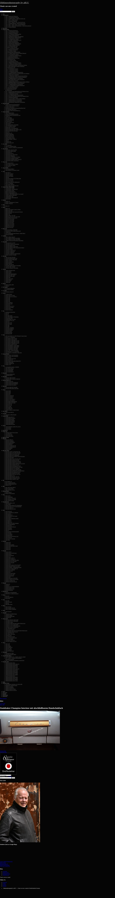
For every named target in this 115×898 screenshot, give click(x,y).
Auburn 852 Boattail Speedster (11, 114)
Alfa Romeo (5, 148)
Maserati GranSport (9, 441)
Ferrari (4, 293)
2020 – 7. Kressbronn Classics (11, 70)
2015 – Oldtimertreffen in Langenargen (13, 101)
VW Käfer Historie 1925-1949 (11, 619)
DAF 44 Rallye (8, 117)
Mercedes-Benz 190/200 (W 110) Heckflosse (14, 470)
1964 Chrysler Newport (10, 257)
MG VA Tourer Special (10, 482)
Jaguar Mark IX (8, 407)
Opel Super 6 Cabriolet (10, 538)
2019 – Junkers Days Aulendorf (12, 74)
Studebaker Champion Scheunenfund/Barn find (15, 108)
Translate (10, 776)
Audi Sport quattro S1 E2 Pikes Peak (13, 178)
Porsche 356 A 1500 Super (11, 553)
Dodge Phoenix (8, 263)
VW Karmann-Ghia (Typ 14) (11, 631)
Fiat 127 (7, 314)
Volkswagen (5, 618)
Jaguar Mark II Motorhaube (11, 401)
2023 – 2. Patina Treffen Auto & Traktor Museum (15, 53)
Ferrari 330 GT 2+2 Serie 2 (11, 296)
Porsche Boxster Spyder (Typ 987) (12, 566)
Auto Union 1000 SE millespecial (12, 182)
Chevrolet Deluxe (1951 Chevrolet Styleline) (14, 247)
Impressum (5, 696)
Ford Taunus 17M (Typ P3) (11, 339)
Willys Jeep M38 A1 (9, 412)
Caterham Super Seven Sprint (11, 432)
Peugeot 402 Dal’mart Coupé (11, 545)
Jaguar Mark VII (8, 408)
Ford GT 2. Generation (10, 337)
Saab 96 (7, 603)
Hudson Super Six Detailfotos (11, 383)
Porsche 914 (8, 563)
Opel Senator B (8, 537)
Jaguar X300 (8, 392)
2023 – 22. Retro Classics (10, 60)
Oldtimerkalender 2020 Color (11, 666)
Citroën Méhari (8, 279)
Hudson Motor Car (7, 380)
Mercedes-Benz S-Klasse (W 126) (12, 477)
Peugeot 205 (8, 547)
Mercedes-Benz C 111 (10, 475)
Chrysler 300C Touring (10, 266)
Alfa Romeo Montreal (10, 155)
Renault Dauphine (9, 590)
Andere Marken (6, 111)
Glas (4, 365)
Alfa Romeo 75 (8, 152)
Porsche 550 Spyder (9, 555)
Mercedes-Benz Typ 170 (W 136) (12, 454)
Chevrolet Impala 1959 (10, 245)
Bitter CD (7, 206)
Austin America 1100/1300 (11, 195)
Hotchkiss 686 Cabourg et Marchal (12, 378)
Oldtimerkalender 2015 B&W (11, 679)
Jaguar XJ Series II (9, 396)
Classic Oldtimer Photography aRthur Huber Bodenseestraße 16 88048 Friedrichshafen (6, 863)
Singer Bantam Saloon (10, 138)
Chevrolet (5, 241)
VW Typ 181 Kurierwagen (11, 637)
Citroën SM (7, 277)
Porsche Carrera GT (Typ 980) (11, 579)
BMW (4, 207)
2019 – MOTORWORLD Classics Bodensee (14, 79)
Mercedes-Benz (6, 450)
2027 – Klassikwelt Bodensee (11, 30)
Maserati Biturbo (8, 448)
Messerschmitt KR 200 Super (11, 130)
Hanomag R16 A (9, 375)
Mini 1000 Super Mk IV (10, 487)
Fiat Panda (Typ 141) (9, 320)
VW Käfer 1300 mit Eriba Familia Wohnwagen (15, 623)
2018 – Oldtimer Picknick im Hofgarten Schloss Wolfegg (17, 81)
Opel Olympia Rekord (10, 524)
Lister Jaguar (8, 123)
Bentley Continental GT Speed (11, 202)
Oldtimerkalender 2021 (10, 662)
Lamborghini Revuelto (10, 424)
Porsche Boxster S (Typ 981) (11, 578)
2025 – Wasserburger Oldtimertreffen (13, 43)
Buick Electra (8, 357)
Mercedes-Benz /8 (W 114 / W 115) (12, 474)
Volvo (4, 642)
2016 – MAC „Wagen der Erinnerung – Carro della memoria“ (18, 25)
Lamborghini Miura (9, 423)
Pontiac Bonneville (9, 362)
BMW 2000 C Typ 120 (10, 215)
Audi (4, 171)
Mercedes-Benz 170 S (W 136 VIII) (12, 452)
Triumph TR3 (8, 617)
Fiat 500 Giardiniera (9, 328)
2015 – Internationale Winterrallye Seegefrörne (15, 102)
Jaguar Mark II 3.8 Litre (10, 402)
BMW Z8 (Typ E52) (9, 226)
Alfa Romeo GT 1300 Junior (11, 154)
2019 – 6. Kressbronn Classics (11, 71)
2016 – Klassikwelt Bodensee (11, 97)
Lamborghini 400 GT (9, 417)
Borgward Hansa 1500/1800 (11, 229)
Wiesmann (5, 652)
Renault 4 (7, 585)
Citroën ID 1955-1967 (10, 276)
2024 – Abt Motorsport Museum (12, 17)
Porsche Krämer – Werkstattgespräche (13, 567)
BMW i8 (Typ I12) (9, 227)
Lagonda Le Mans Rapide (10, 414)
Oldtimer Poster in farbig (10, 689)
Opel (4, 510)
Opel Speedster (8, 528)
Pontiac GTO (8, 364)
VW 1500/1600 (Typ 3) (10, 628)
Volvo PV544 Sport (9, 650)
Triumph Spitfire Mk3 (10, 616)
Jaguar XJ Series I (9, 398)
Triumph (4, 612)
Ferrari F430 (8, 308)
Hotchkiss (5, 376)
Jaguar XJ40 (8, 393)
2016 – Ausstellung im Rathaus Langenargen (14, 660)
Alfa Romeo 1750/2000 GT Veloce (12, 157)
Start (4, 13)
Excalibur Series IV (9, 291)
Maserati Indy (8, 449)
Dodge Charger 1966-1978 (11, 259)
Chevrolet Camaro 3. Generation (12, 244)
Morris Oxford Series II (10, 191)
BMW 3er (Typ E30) (9, 219)
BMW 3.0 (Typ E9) (9, 222)
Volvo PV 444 (8, 648)
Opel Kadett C (8, 519)
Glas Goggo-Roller (9, 369)
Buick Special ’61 (9, 359)
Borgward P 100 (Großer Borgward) (13, 231)
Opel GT (7, 530)
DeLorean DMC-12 (9, 118)
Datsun (4, 283)
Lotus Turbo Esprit (9, 436)
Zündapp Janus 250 (9, 142)
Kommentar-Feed (6, 873)
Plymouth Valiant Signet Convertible (13, 265)
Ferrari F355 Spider (9, 307)
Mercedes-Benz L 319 (10, 503)
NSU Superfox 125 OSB (10, 499)
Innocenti (5, 386)
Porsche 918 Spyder (9, 575)
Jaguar (4, 389)
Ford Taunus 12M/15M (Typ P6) (12, 341)
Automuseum (5, 15)
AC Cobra (5, 143)
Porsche (4, 550)
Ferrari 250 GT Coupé (10, 295)
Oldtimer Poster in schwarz (11, 690)
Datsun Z (7, 285)
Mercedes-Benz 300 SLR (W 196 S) (13, 461)
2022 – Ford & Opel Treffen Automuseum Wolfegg (16, 65)
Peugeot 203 (8, 548)
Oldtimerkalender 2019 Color (11, 667)
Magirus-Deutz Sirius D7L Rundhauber (13, 505)
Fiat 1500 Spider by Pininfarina (12, 316)
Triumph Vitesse (8, 615)
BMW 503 (7, 208)
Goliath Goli (8, 232)
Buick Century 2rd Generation (11, 356)
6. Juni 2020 (2, 703)
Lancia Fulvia (8, 429)
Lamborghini (5, 415)
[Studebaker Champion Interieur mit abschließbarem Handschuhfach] (30, 749)
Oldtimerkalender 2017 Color (11, 673)
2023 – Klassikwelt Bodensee (11, 56)
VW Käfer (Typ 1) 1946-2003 (11, 621)
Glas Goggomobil (9, 370)
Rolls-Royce (5, 591)
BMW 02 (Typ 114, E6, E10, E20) (12, 216)
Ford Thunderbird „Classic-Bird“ (12, 345)
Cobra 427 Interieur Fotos (10, 146)
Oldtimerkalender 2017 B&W (11, 674)
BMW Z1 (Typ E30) (9, 220)
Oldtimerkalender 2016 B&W (11, 677)
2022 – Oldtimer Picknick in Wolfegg (13, 62)
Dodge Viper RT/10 (9, 264)
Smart (4, 610)
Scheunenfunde (6, 103)
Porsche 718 (8, 556)
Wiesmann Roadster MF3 (10, 654)
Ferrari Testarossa (9, 309)
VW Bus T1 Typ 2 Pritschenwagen (12, 625)
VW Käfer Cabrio (9, 622)
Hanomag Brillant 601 (10, 374)
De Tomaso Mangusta (10, 288)
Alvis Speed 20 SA (9, 163)
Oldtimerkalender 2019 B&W (11, 670)
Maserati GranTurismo (10, 442)
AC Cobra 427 (8, 145)
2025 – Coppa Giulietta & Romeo (12, 44)
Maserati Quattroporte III (10, 445)
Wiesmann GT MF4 (9, 653)
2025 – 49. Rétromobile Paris (11, 46)
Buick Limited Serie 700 (10, 358)
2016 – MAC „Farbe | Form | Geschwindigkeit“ (15, 24)
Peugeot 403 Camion (9, 544)
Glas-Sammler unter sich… (11, 109)
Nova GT (7, 132)
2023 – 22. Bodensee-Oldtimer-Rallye (13, 55)
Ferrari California (9, 302)
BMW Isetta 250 (8, 210)
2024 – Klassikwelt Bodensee (11, 49)
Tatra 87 (7, 140)
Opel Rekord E (8, 525)
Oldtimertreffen (6, 29)
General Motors (6, 353)
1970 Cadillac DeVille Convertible (12, 238)
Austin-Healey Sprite (9, 190)
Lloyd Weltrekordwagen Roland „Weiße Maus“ (15, 233)
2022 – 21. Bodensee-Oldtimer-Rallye (13, 64)
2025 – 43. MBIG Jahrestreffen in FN (13, 40)
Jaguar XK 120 (8, 405)
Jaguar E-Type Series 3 (10, 399)
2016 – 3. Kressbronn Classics (11, 93)
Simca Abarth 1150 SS (10, 608)
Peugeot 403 (8, 543)
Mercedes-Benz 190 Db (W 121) (12, 464)
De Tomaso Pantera (9, 289)
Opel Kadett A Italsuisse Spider (11, 518)
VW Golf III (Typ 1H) (10, 636)
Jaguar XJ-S (7, 394)
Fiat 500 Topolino (9, 330)
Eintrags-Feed (6, 872)
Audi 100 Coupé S (9, 173)
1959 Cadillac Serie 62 (10, 237)
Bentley (4, 200)
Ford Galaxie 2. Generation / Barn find (13, 352)
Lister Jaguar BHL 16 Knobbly (11, 124)
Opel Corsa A (8, 513)
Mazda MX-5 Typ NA (10, 127)
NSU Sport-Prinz (9, 497)
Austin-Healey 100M (9, 188)
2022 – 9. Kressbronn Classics (11, 61)
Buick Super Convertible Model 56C (13, 361)
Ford (4, 334)
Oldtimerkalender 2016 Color (11, 678)
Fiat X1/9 (7, 321)
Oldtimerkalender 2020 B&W (11, 665)
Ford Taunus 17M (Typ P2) (11, 338)
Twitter (4, 883)
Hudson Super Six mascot (10, 384)
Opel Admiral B (8, 529)
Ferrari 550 (7, 300)
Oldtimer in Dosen (9, 686)
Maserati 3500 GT (9, 439)
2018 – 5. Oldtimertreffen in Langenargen (14, 84)
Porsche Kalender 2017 (10, 676)
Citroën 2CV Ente (9, 278)
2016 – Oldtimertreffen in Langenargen (13, 99)
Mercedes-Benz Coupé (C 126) (12, 479)
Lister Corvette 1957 (9, 122)
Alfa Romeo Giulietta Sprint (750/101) (13, 159)
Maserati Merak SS (9, 443)
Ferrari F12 (7, 305)
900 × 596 (2, 704)
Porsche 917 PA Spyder (10, 573)
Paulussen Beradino (9, 134)
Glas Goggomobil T (9, 371)
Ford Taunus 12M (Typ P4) (11, 344)
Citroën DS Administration (11, 274)
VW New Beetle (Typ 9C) (11, 641)
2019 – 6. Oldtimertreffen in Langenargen (14, 78)
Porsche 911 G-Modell (10, 569)
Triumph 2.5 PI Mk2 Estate (11, 613)
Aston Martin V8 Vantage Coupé (12, 170)
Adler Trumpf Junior (9, 112)
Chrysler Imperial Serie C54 (11, 258)
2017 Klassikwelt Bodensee (11, 87)
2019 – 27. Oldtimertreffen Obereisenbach (14, 72)
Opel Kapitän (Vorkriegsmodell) (12, 531)
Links (4, 681)
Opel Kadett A (8, 517)
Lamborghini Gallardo (10, 420)
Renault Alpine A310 (9, 588)
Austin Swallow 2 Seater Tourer (12, 409)
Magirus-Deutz (6, 437)
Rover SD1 (7, 598)
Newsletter (5, 28)
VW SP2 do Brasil (9, 639)
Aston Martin (5, 167)
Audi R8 (7, 177)
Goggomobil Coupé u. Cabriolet (12, 367)
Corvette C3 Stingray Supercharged (12, 253)
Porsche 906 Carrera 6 (10, 557)
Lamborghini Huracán (10, 421)
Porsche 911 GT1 (9, 571)
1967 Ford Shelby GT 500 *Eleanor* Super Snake (16, 336)
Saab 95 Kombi (8, 602)
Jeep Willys (5, 411)
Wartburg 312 (8, 141)
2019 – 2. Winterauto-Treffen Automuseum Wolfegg (16, 75)
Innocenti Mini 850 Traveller (11, 387)
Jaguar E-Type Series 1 (10, 400)
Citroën (4, 269)
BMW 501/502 (8, 213)
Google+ (4, 884)
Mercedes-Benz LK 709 (10, 509)
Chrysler (4, 256)
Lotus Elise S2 (8, 433)
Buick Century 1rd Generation (11, 355)
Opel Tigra (7, 540)
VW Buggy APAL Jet (10, 640)
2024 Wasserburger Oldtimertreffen (12, 52)
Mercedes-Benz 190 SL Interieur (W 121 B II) (15, 463)
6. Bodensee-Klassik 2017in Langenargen (10, 89)
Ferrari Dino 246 (8, 303)
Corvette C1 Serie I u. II (10, 250)
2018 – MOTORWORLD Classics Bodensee (14, 83)
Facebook (5, 882)
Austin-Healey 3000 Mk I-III (11, 189)
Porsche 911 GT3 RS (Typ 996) (12, 560)
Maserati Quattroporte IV (10, 446)
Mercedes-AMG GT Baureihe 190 (12, 451)
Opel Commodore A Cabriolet (11, 512)
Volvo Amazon (8, 649)
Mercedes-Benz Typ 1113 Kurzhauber (13, 506)
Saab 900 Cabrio (8, 604)
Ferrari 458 (7, 297)
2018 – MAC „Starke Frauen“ (11, 19)
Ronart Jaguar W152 (9, 136)
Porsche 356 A (8, 551)
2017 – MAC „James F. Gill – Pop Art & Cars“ (15, 22)
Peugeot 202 (8, 549)
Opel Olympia (8, 532)
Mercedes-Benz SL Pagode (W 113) (12, 472)
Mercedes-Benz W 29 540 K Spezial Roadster (15, 456)
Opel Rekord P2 (8, 535)
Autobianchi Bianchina (10, 312)
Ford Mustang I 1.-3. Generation (12, 351)
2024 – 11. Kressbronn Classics (12, 48)
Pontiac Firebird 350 (9, 363)
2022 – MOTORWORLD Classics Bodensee (14, 66)
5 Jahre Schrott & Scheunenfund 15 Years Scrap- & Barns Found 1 (12, 105)
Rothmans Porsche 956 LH (11, 581)
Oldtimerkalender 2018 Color (11, 671)
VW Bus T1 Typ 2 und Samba (11, 624)
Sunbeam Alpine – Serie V (11, 139)
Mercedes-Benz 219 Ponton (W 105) (13, 466)
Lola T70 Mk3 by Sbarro (10, 126)
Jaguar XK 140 (8, 404)
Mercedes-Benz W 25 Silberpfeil (12, 455)
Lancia (4, 425)
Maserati (4, 438)
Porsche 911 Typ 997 (9, 562)
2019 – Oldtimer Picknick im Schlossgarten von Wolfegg (17, 73)
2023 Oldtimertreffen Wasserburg (12, 58)
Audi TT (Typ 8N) (9, 179)
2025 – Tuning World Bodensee (12, 42)
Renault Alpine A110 (9, 587)
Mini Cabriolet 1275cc (10, 489)
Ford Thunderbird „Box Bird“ (11, 349)
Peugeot (4, 541)
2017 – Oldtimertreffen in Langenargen (13, 92)
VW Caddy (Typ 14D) (10, 634)
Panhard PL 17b (8, 133)
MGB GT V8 (8, 485)
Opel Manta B (8, 520)
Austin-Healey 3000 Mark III (11, 197)
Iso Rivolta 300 (8, 121)
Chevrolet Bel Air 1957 (10, 242)
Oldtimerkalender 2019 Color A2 (12, 668)
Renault (4, 582)
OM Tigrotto (8, 504)
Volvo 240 (7, 644)
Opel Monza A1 (8, 522)
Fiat (3, 310)
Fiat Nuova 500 (8, 333)
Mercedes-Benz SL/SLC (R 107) (12, 476)
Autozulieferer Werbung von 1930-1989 (13, 684)
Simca (4, 605)
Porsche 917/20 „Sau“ (10, 574)
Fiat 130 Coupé (8, 324)
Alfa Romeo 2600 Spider (10, 151)
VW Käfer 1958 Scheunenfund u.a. (12, 110)
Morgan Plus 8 (8, 492)
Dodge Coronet (8, 260)
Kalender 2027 (6, 661)
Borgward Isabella (9, 234)
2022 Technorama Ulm (10, 67)
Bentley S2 (7, 201)
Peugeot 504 (8, 542)
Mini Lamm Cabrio (9, 488)
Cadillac (4, 235)
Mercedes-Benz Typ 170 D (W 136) (13, 458)
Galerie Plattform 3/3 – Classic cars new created (15, 656)
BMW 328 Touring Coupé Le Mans (12, 209)
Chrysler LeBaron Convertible (11, 268)
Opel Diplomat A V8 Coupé (11, 516)
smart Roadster (8, 611)
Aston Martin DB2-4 (9, 169)
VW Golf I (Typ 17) (9, 633)
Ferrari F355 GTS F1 (9, 306)
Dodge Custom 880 (9, 262)
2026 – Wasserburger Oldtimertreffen (13, 37)
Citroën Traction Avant (10, 270)
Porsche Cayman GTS (10, 580)
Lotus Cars (5, 431)
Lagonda (4, 413)
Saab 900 (7, 600)
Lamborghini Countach (10, 418)
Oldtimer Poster (6, 683)
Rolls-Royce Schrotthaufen (11, 592)
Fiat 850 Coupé (8, 331)
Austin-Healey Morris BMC (9, 186)
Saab (4, 599)
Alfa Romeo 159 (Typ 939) (11, 149)
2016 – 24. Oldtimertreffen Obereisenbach (14, 95)
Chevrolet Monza (9, 248)
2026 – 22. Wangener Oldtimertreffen (13, 34)
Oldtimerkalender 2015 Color (11, 680)
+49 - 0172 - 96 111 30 (5, 866)
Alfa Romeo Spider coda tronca (12, 160)
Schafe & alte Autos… (10, 106)
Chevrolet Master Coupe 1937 (11, 246)
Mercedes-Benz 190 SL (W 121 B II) (13, 462)
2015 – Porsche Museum (10, 27)
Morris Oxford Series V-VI (11, 192)
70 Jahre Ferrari (8, 294)
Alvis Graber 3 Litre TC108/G (11, 164)
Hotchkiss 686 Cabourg (10, 377)
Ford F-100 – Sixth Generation (11, 350)
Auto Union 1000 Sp (9, 184)
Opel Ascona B (8, 511)
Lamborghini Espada (9, 419)
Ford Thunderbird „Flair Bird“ (11, 347)
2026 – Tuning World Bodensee (12, 35)
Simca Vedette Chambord (10, 609)
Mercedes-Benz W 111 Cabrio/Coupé (13, 469)
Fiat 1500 (7, 325)
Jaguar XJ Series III (9, 395)
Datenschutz (5, 695)
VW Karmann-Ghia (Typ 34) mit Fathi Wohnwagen (16, 630)
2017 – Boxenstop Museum (11, 21)
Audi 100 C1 (8, 172)
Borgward (5, 228)
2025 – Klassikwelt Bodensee (11, 41)
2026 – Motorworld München (11, 16)
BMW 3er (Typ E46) (9, 223)
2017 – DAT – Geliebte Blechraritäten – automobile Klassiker (13, 658)
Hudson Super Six (9, 381)
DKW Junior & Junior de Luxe (11, 185)
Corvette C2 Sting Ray (10, 251)
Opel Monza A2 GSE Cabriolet (12, 523)
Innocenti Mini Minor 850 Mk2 (12, 388)
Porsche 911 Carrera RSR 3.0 (11, 568)
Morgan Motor (6, 491)
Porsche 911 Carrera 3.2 (10, 559)
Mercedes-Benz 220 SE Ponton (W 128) (13, 467)
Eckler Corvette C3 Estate (10, 254)
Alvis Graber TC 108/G (10, 165)
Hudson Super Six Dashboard (11, 382)
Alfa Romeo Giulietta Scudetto (11, 158)
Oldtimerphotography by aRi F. (14, 2)
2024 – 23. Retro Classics (10, 50)
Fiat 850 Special (8, 332)
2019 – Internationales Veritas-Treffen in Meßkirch (16, 77)
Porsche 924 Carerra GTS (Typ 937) (13, 565)
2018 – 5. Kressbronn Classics (11, 80)
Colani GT (7, 116)
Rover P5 (7, 596)
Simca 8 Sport (8, 606)
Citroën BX (7, 282)
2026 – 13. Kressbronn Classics (12, 31)
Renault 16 (7, 584)
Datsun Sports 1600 (9, 284)
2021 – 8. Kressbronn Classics (11, 68)
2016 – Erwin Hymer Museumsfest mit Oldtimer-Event (16, 96)
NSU (4, 494)
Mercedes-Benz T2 (9, 507)
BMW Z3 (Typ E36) (9, 221)
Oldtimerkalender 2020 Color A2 (12, 664)
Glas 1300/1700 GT (9, 368)
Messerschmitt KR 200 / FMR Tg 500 (13, 129)
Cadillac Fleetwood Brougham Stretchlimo (14, 240)
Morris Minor (8, 198)
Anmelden (5, 871)
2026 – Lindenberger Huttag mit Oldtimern (14, 36)
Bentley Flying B (9, 203)
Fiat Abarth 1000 (8, 318)
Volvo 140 (7, 643)
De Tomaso (5, 287)
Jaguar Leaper (8, 406)
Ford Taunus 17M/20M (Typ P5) (12, 340)
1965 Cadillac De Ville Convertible (12, 239)
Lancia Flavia (8, 427)
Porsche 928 (8, 577)
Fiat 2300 (7, 326)
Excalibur (5, 290)
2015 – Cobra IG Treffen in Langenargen (14, 147)
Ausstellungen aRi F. (7, 655)
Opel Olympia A (8, 534)
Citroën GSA (8, 281)
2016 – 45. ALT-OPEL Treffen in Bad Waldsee (15, 98)
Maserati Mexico (8, 444)
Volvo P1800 (8, 646)
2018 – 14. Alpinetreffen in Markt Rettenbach (14, 85)
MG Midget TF (8, 481)
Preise (4, 691)
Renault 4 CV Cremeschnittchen (12, 586)
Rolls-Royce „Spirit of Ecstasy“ (12, 593)
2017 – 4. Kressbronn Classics (11, 86)
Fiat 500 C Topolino (9, 327)
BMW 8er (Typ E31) (9, 225)
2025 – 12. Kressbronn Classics (12, 38)
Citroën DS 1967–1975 (10, 275)
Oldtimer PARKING (9, 687)
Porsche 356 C (8, 554)
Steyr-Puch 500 (8, 322)
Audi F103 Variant (9, 176)
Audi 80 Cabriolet (9, 174)
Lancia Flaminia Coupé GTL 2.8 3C (13, 426)
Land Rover (5, 430)
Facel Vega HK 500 (9, 120)
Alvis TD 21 (8, 166)
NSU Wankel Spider (9, 500)
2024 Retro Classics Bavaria (11, 47)
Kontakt (4, 693)
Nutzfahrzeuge (6, 501)
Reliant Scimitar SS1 (9, 135)
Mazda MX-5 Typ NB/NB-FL (11, 128)
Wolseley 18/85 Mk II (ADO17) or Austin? (14, 194)
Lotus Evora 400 (8, 435)
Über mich (5, 692)
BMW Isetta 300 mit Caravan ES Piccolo (14, 211)
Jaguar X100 (8, 390)
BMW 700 (7, 214)
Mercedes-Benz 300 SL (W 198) (12, 460)
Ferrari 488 (7, 299)
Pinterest (4, 886)
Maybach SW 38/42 (9, 457)
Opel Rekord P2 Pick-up (10, 526)
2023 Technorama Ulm (10, 59)
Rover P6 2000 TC (9, 597)
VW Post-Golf (8, 635)
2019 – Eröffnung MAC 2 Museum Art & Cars (15, 18)
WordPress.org (6, 875)
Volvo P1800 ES (8, 647)
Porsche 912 (8, 572)
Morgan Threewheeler (10, 493)
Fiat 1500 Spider (8, 315)
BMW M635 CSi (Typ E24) (11, 217)
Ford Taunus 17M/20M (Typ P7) (12, 343)
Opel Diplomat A (9, 514)
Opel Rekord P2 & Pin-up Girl (11, 536)
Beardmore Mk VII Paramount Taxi (12, 115)
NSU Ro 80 (7, 495)
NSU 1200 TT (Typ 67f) (10, 498)
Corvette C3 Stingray (9, 252)
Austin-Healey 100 (9, 196)
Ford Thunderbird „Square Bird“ (12, 346)
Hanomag (5, 373)
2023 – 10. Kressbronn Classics (12, 54)
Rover (4, 594)
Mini (4, 486)
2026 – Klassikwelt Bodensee (11, 33)
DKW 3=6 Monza (9, 183)
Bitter (4, 204)
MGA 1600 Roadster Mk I (11, 483)
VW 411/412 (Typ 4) (9, 629)
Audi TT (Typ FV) (9, 180)
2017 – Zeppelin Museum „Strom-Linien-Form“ (15, 23)
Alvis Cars (5, 161)
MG (3, 480)
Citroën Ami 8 (8, 272)
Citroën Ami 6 (8, 271)
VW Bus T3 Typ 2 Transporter (11, 627)
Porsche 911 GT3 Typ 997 (11, 561)
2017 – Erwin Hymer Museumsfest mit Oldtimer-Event (16, 91)
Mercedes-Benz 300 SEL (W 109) (12, 473)
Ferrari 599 (7, 301)
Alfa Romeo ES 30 (9, 153)
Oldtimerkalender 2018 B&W (11, 672)
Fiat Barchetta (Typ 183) (10, 319)
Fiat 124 (7, 313)
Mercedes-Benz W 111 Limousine (12, 468)
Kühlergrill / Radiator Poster (11, 685)
